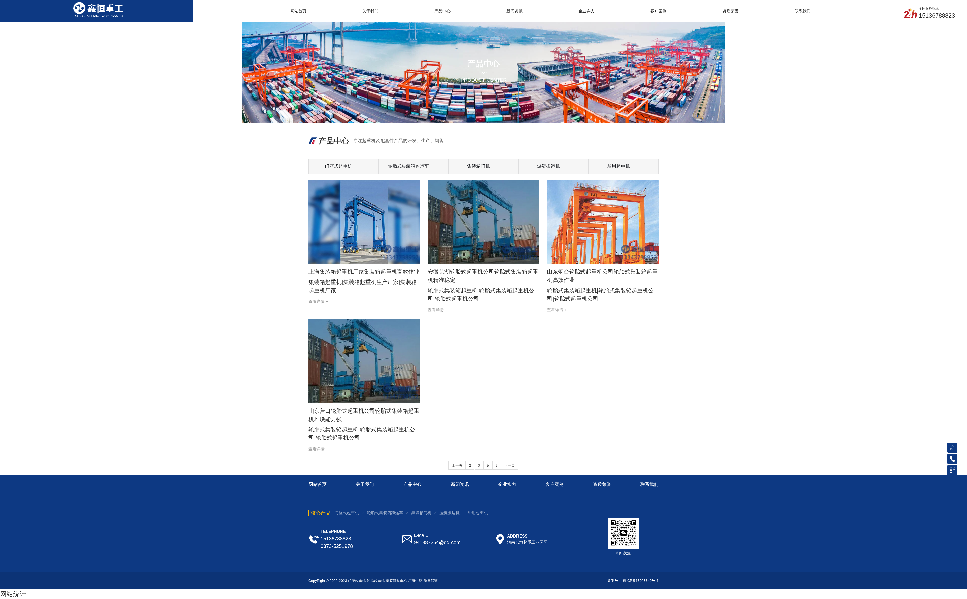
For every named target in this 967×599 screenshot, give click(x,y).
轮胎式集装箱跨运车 (385, 513)
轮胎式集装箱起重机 (445, 283)
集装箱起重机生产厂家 (357, 281)
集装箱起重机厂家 (400, 281)
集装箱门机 (421, 513)
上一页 (457, 465)
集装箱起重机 (319, 281)
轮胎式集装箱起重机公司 (492, 283)
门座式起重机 (347, 513)
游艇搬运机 (449, 513)
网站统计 (13, 594)
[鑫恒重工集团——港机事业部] (97, 9)
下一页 (509, 465)
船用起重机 (478, 513)
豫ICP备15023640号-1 (641, 581)
